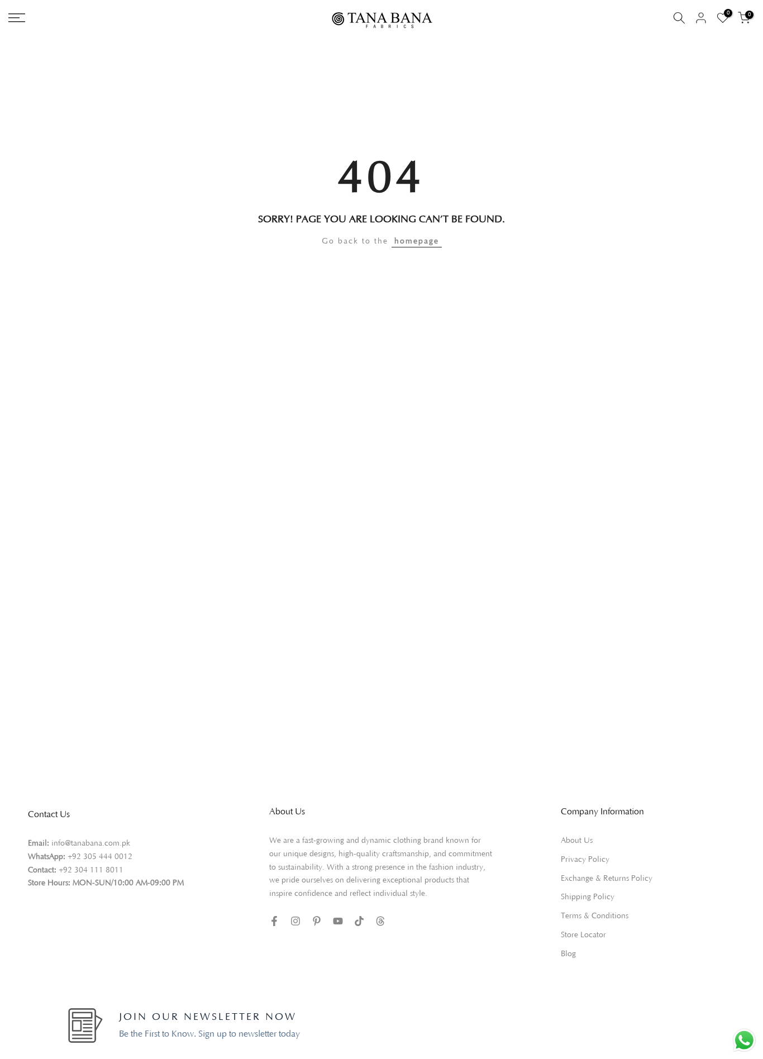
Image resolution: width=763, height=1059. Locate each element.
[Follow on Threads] (380, 921)
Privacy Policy (585, 859)
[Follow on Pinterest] (317, 921)
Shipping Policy (587, 897)
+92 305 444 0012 (100, 856)
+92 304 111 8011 (91, 870)
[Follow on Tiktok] (359, 921)
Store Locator (583, 935)
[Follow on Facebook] (274, 921)
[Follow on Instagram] (295, 921)
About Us (577, 840)
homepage (416, 241)
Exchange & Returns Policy (606, 878)
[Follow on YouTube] (338, 921)
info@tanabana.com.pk (90, 843)
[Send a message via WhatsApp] (744, 1040)
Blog (568, 954)
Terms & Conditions (594, 916)
